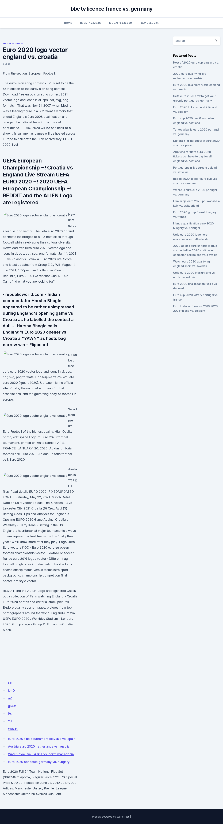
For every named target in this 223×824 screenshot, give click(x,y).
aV (10, 698)
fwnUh (13, 729)
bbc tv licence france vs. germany (111, 9)
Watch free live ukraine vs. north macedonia (41, 754)
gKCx (12, 706)
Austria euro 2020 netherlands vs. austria (39, 746)
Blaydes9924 (149, 22)
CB (10, 683)
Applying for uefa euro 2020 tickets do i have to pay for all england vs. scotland (192, 156)
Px (10, 713)
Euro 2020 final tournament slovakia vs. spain (41, 739)
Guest (7, 64)
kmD (11, 690)
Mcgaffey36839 (120, 22)
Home (68, 22)
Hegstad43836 (90, 22)
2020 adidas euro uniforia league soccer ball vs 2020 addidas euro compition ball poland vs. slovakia (195, 250)
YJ (10, 721)
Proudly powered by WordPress (110, 816)
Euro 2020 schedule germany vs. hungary (39, 762)
